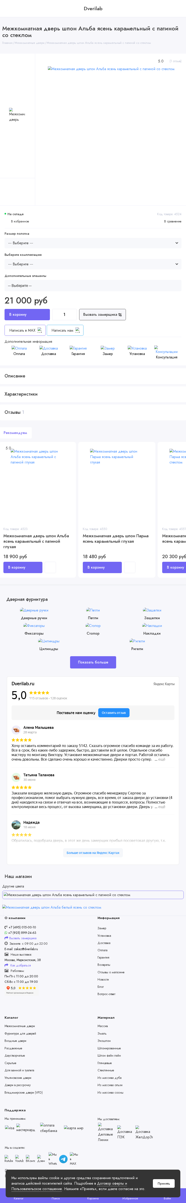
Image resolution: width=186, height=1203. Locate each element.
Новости (103, 979)
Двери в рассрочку (18, 1085)
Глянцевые (105, 1063)
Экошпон (104, 1040)
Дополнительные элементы (25, 276)
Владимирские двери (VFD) (24, 1092)
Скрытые (10, 1063)
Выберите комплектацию (23, 255)
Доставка (104, 943)
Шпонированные (109, 1048)
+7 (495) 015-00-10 (22, 927)
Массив (103, 1026)
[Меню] (8, 8)
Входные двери (15, 1040)
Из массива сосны (110, 1092)
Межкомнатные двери (20, 1026)
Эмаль (102, 1033)
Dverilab (93, 8)
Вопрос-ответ (106, 994)
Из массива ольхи (110, 1085)
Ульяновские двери (18, 1077)
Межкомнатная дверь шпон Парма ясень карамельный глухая (116, 538)
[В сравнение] (70, 448)
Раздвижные (13, 1048)
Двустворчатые (15, 1055)
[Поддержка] (177, 8)
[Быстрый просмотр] (50, 567)
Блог (101, 986)
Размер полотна (17, 234)
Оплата (103, 950)
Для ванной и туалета (19, 1070)
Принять (164, 1183)
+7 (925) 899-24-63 (21, 932)
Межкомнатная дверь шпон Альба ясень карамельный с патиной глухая (36, 541)
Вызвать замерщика (100, 314)
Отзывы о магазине (111, 972)
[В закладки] (70, 454)
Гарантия (103, 957)
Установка (104, 935)
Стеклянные (106, 1070)
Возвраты (104, 964)
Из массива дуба (110, 1077)
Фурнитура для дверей (20, 1033)
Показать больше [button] (93, 662)
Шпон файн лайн (109, 1055)
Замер (102, 928)
